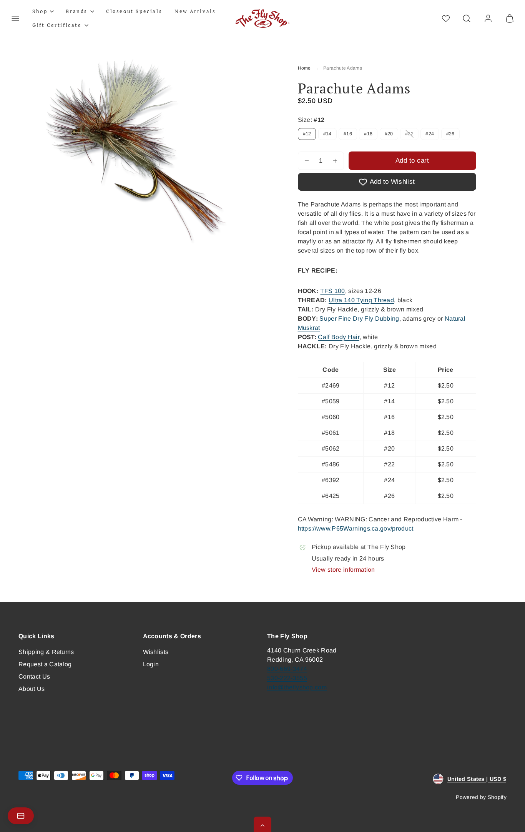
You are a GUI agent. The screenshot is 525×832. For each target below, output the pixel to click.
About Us (31, 689)
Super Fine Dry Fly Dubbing (359, 318)
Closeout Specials (134, 11)
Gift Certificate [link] (57, 25)
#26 (450, 133)
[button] (15, 18)
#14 (327, 133)
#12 (307, 133)
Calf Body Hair (338, 337)
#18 (368, 133)
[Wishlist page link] (446, 18)
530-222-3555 (287, 678)
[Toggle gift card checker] (21, 815)
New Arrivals (195, 11)
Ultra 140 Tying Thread (361, 300)
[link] (488, 18)
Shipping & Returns (46, 652)
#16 (348, 133)
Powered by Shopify (481, 797)
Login (151, 664)
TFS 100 (332, 291)
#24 (429, 133)
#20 (389, 133)
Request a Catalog (44, 664)
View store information (343, 569)
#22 (412, 135)
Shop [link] (39, 11)
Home (304, 68)
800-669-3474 (287, 669)
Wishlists (156, 652)
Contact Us (34, 676)
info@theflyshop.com (297, 687)
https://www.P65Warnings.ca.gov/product (356, 528)
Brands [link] (77, 11)
